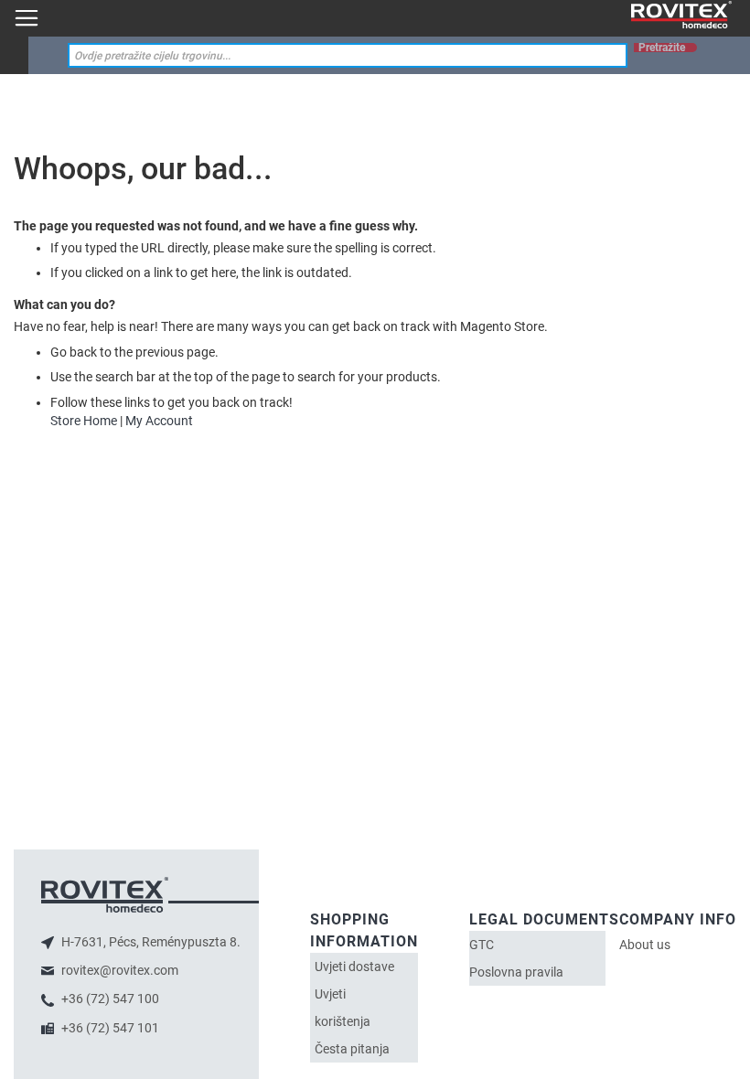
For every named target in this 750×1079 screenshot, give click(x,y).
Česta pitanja (352, 1049)
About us (644, 944)
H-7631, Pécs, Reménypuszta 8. (150, 942)
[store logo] (681, 15)
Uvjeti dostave (354, 966)
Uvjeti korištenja (342, 1008)
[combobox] (347, 55)
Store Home (83, 420)
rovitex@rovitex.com (118, 970)
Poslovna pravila (516, 972)
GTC (481, 944)
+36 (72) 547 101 (109, 1027)
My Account (159, 420)
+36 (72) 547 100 (109, 998)
